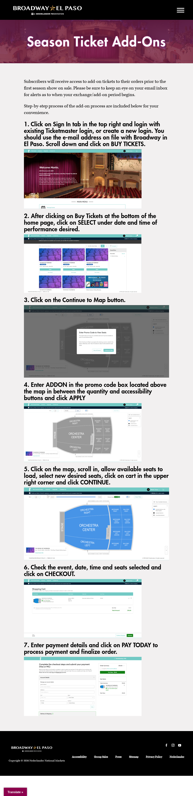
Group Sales (101, 757)
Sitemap (134, 757)
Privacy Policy (154, 757)
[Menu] (180, 10)
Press (118, 757)
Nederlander (177, 757)
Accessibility (79, 757)
